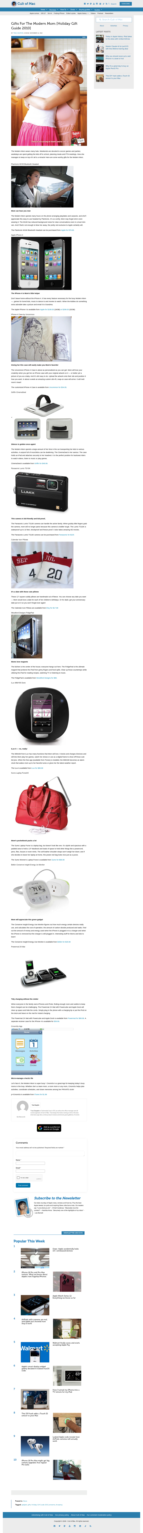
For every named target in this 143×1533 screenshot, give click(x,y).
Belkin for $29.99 (64, 942)
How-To (63, 9)
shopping (59, 1505)
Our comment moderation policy (99, 1515)
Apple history (82, 13)
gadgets (24, 1505)
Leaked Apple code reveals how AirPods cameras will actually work (66, 1439)
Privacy (125, 26)
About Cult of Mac (78, 1515)
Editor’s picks (71, 13)
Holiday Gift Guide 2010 (39, 1505)
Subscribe (126, 4)
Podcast (100, 13)
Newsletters (109, 13)
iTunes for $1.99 (40, 1094)
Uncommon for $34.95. (58, 387)
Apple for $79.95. (67, 230)
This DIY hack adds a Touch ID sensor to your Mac (35, 1415)
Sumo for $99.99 (58, 860)
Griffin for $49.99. (41, 463)
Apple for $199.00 (47, 309)
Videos (93, 13)
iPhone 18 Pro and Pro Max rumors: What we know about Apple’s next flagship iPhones (34, 1275)
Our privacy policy (62, 1515)
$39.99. (57, 1021)
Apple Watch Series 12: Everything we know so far (64, 1297)
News (43, 9)
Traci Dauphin (18, 33)
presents (52, 1505)
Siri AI (50, 13)
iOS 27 (43, 13)
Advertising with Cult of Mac (42, 1515)
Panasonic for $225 (66, 535)
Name (18, 1160)
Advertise (113, 26)
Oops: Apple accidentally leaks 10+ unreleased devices (66, 1250)
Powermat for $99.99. (76, 1018)
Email (18, 1168)
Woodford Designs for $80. (46, 678)
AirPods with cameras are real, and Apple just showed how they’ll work (34, 1322)
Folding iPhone (59, 13)
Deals (72, 9)
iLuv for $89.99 (37, 768)
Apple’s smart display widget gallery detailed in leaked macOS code (35, 1369)
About (102, 26)
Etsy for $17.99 (52, 608)
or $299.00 (65, 309)
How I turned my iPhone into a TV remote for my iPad (66, 1391)
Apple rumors (34, 13)
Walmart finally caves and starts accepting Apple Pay (66, 1344)
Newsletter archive (73, 1233)
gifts (29, 1505)
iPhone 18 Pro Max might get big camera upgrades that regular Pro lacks (35, 1463)
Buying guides (84, 9)
